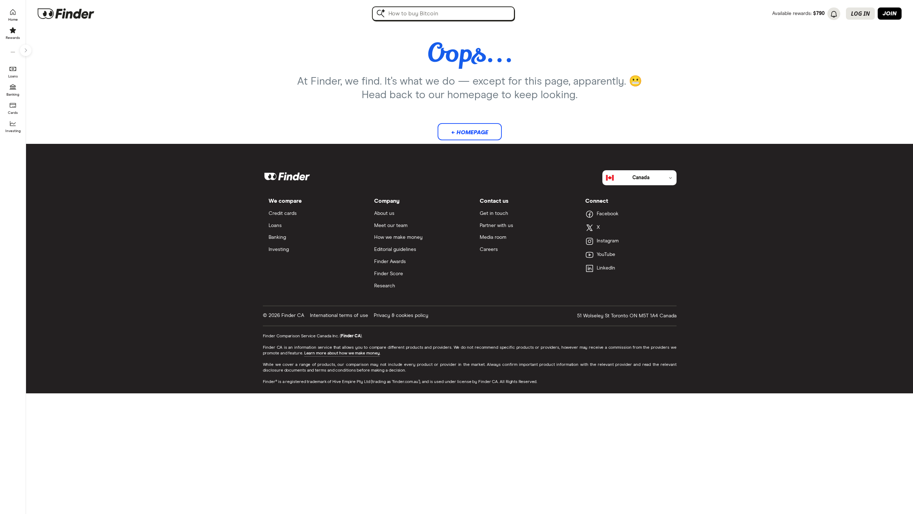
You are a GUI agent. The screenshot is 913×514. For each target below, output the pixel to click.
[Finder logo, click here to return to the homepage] (75, 13)
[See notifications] (834, 14)
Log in (860, 13)
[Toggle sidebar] (25, 50)
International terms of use (339, 315)
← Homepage (469, 132)
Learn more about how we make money (342, 353)
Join (890, 13)
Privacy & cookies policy (401, 315)
